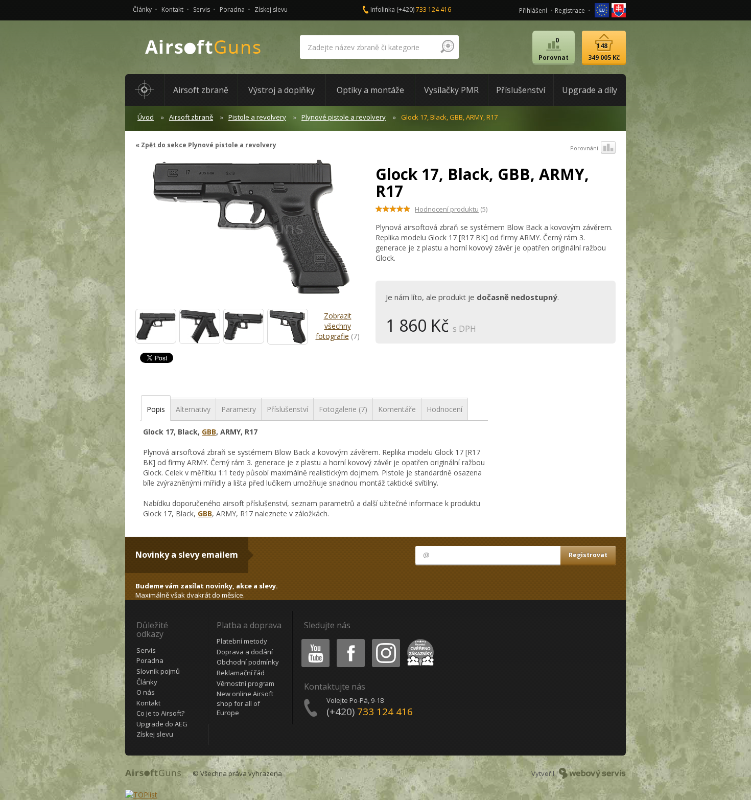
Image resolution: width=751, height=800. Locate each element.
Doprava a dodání (245, 651)
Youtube (313, 641)
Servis (201, 9)
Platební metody (242, 641)
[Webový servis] (592, 773)
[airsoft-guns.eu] (603, 9)
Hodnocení (444, 409)
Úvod (145, 117)
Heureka (418, 641)
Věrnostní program (245, 683)
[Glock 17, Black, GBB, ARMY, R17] (251, 232)
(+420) (423, 9)
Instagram (385, 641)
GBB (209, 432)
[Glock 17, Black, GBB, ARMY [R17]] (155, 326)
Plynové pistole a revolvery (343, 117)
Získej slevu (271, 9)
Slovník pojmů (158, 671)
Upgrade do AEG (161, 723)
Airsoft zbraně (191, 117)
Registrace (570, 10)
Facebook (350, 641)
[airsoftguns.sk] (619, 9)
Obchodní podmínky (248, 662)
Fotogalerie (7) (343, 409)
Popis (156, 409)
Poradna (232, 9)
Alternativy (193, 409)
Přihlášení (533, 10)
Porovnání (584, 148)
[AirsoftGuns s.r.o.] (203, 47)
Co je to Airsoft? (160, 713)
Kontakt (172, 9)
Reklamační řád (241, 672)
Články (142, 9)
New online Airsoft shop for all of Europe (245, 703)
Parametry (238, 409)
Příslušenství (287, 409)
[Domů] (144, 90)
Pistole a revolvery (257, 117)
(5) (451, 209)
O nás (145, 692)
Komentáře (397, 409)
